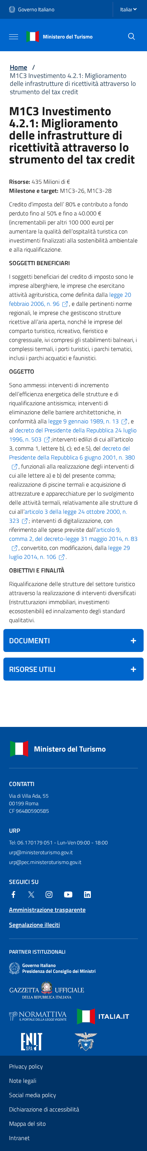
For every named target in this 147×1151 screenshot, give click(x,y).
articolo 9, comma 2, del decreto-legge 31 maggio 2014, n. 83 (73, 534)
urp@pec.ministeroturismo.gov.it (45, 862)
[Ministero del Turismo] (59, 35)
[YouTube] (68, 893)
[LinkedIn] (87, 893)
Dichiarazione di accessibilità (44, 1109)
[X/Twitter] (31, 893)
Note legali (22, 1080)
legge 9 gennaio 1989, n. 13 (83, 421)
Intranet (19, 1137)
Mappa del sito (27, 1123)
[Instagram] (49, 893)
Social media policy (32, 1094)
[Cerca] (131, 36)
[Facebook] (13, 893)
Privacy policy (26, 1066)
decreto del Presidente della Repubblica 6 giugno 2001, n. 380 (72, 453)
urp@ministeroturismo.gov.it (41, 852)
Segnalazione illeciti (34, 924)
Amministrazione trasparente (47, 909)
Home (18, 67)
